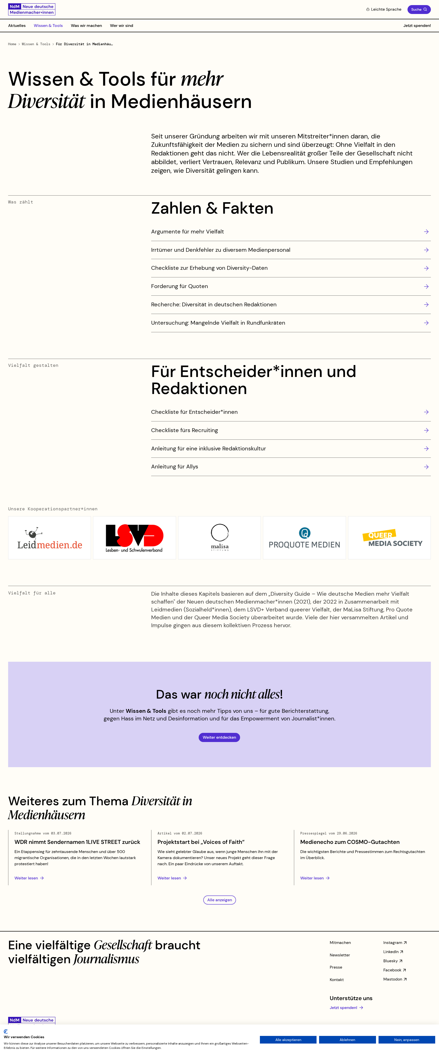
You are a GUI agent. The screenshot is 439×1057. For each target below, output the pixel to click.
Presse (336, 967)
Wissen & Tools (48, 25)
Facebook (392, 970)
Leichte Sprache (386, 9)
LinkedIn (391, 951)
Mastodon (392, 979)
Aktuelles (17, 25)
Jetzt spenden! (417, 25)
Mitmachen (340, 942)
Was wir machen (86, 25)
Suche (416, 9)
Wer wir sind (121, 25)
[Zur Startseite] (31, 9)
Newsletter (340, 955)
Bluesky (390, 961)
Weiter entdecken (219, 737)
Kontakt (337, 979)
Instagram (392, 942)
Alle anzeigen (219, 900)
